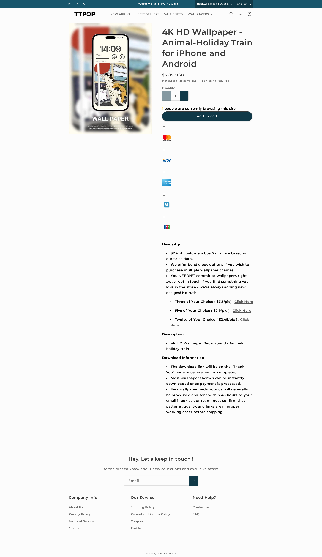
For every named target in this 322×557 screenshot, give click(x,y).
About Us (76, 507)
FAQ (196, 514)
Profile (136, 528)
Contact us (201, 507)
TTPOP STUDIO (166, 553)
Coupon (137, 521)
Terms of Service (81, 521)
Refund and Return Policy (150, 514)
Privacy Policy (80, 514)
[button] (199, 14)
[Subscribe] (193, 481)
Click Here (243, 302)
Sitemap (75, 528)
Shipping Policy (143, 507)
